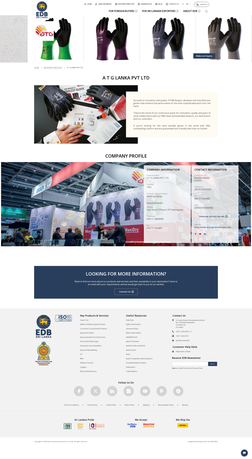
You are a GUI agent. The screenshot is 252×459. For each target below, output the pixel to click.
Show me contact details (211, 216)
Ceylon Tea (84, 320)
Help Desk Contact (183, 351)
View (173, 368)
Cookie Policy (111, 405)
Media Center (131, 350)
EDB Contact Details (133, 333)
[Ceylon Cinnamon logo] (80, 426)
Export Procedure (132, 341)
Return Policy (129, 405)
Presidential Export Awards (136, 363)
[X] (95, 391)
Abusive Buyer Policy (165, 405)
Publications (130, 367)
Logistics (83, 367)
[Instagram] (129, 391)
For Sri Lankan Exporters (158, 11)
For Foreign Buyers (121, 11)
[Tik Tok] (178, 391)
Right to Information (133, 324)
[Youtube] (145, 391)
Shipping (146, 405)
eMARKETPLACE (131, 337)
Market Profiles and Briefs (135, 346)
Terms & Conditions (71, 405)
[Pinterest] (162, 391)
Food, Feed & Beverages (89, 341)
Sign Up (212, 364)
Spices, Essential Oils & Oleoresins (92, 337)
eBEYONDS (214, 441)
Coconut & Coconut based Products (93, 329)
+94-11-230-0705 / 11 (184, 331)
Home (36, 67)
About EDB (190, 11)
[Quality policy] (62, 318)
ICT (81, 354)
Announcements (132, 329)
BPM (81, 358)
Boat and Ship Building (88, 350)
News (128, 354)
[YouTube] (200, 234)
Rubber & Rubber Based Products (92, 324)
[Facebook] (196, 234)
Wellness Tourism (86, 363)
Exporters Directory (53, 67)
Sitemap (185, 405)
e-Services (203, 4)
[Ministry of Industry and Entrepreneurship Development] (43, 353)
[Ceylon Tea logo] (67, 426)
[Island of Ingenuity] (97, 426)
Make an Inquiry (204, 56)
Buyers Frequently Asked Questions (139, 358)
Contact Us (124, 291)
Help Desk (130, 320)
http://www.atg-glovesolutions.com (212, 227)
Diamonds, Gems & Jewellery (90, 346)
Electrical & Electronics (88, 371)
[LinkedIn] (205, 234)
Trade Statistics (131, 371)
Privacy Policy (92, 405)
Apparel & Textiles (87, 333)
